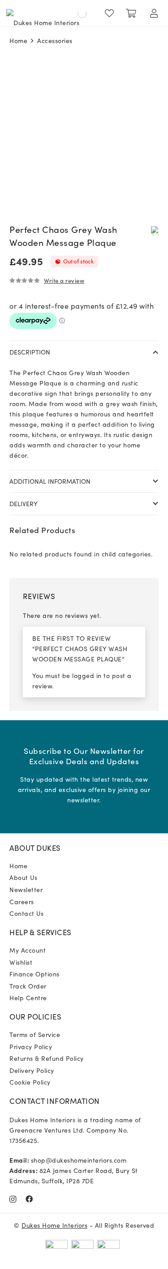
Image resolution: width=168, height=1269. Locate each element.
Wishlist (20, 962)
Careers (21, 901)
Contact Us (26, 913)
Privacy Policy (30, 1046)
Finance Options (34, 973)
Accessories (55, 40)
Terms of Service (34, 1034)
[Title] (29, 1199)
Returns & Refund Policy (46, 1058)
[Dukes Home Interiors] (42, 13)
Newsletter (26, 889)
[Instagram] (13, 1199)
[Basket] (131, 13)
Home (18, 40)
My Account (27, 949)
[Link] (111, 13)
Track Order (28, 985)
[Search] (74, 13)
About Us (23, 877)
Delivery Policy (31, 1070)
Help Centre (28, 997)
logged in (87, 675)
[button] (155, 230)
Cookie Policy (30, 1081)
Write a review (64, 280)
